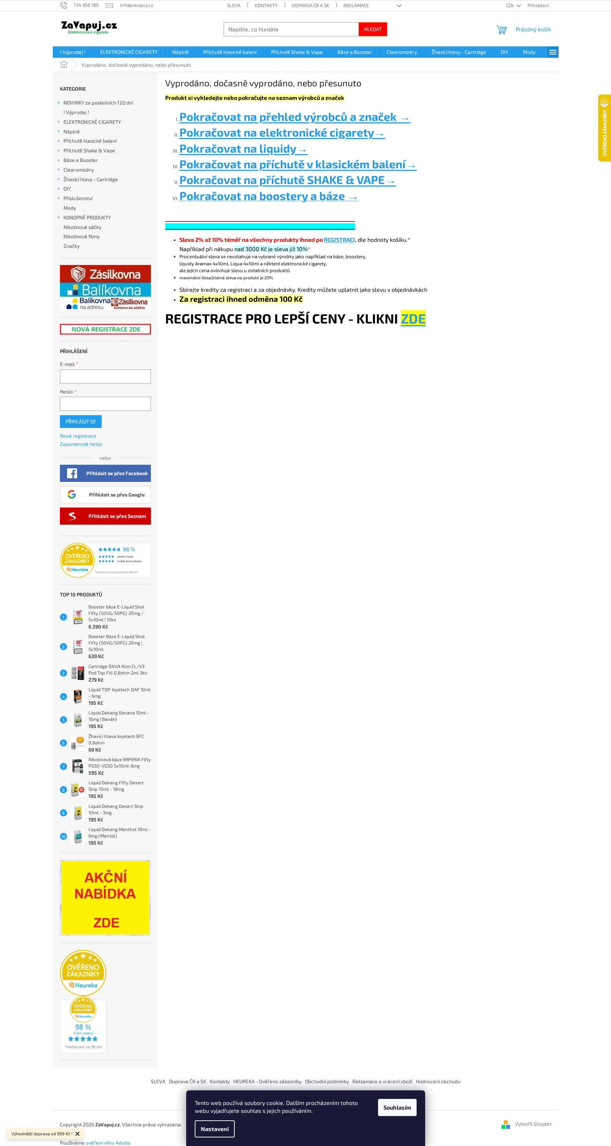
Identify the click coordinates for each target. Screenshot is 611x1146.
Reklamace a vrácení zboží (382, 1081)
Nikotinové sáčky (82, 227)
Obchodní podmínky (327, 1081)
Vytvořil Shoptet (533, 1124)
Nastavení (215, 1128)
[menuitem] (73, 52)
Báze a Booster (80, 160)
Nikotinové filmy (81, 236)
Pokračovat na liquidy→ (243, 148)
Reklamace (356, 5)
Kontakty (266, 5)
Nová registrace (78, 436)
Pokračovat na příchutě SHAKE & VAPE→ (287, 179)
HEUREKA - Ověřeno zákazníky (267, 1081)
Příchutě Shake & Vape (89, 150)
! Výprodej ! (76, 112)
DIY (67, 188)
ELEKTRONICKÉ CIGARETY (92, 122)
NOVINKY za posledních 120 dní (98, 103)
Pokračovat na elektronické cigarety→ (282, 132)
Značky (71, 246)
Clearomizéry (78, 170)
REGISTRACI (339, 239)
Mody (69, 208)
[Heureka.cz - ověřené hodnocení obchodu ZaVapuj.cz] (105, 560)
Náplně (71, 131)
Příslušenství (77, 198)
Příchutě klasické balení (90, 141)
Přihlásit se (81, 421)
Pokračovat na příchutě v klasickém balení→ (298, 163)
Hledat (373, 29)
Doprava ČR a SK (310, 5)
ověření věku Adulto (108, 1143)
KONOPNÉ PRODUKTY (87, 217)
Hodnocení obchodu (438, 1081)
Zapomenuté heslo (81, 444)
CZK (510, 5)
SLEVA (233, 5)
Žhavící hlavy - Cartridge (90, 179)
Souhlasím (397, 1107)
